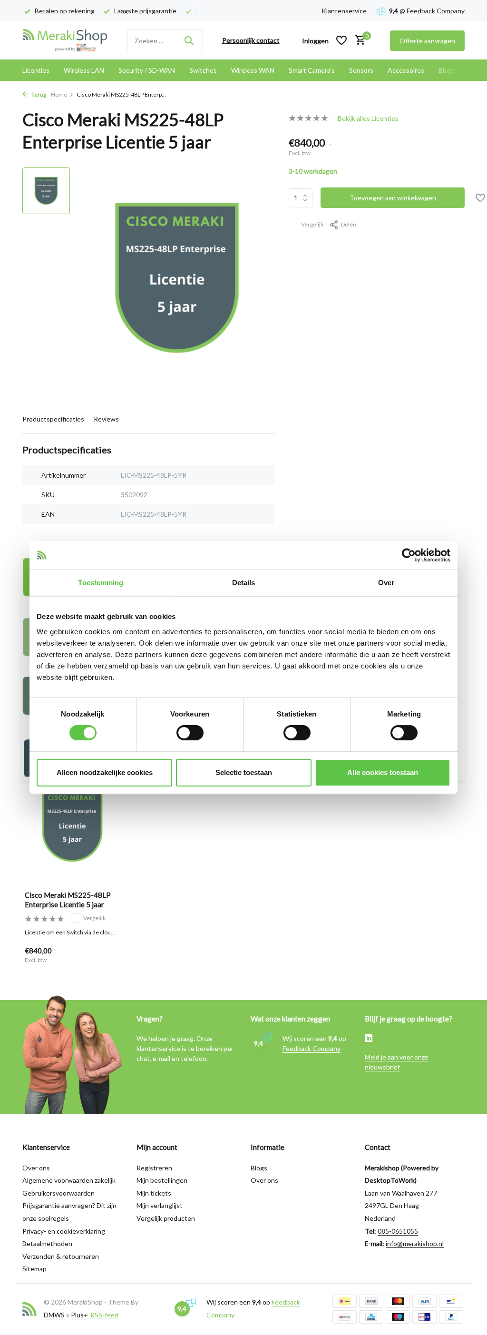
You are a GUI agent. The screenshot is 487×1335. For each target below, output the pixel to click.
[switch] (190, 732)
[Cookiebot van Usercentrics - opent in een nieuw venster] (408, 555)
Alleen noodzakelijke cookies (105, 772)
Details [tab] (243, 583)
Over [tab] (386, 583)
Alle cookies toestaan (382, 772)
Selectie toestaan (243, 772)
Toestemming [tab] (100, 583)
